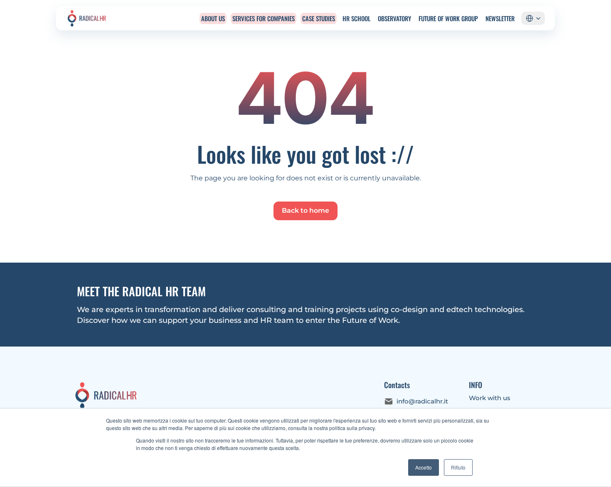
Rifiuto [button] (458, 467)
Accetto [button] (423, 467)
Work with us (489, 398)
